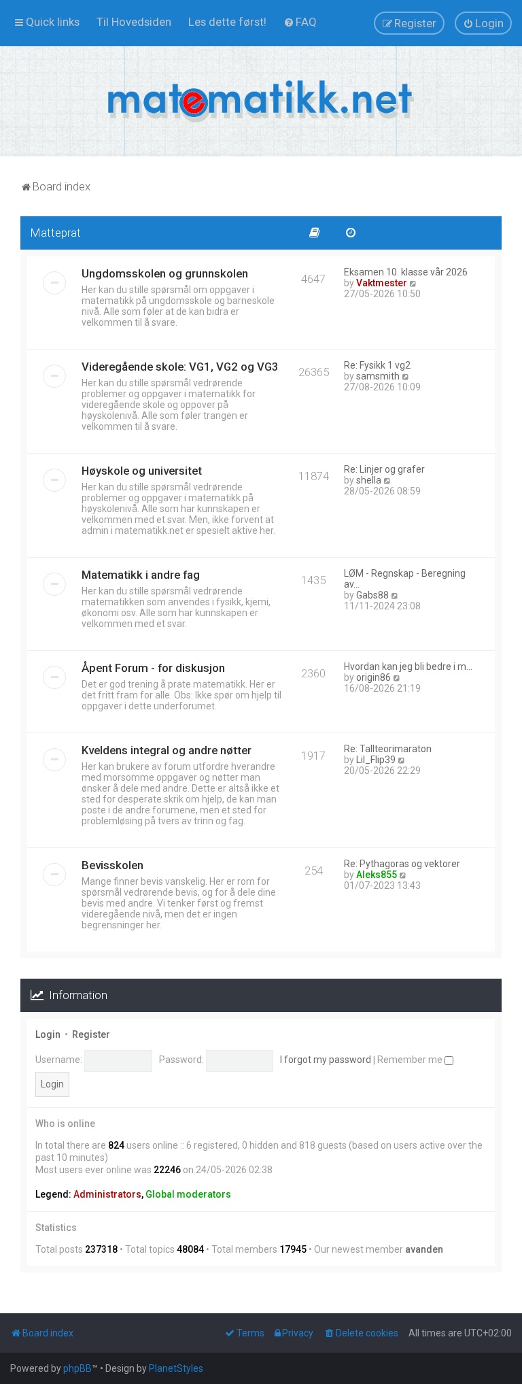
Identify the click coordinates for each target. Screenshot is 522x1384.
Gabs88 (372, 595)
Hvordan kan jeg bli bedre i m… (408, 666)
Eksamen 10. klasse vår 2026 (406, 272)
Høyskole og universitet (142, 470)
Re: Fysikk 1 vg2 (377, 365)
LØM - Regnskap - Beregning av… (405, 579)
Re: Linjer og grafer (384, 469)
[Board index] (261, 101)
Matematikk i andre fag (141, 574)
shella (368, 480)
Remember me (411, 1059)
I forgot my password (325, 1059)
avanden (424, 1249)
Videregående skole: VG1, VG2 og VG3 (180, 366)
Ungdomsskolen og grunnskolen (165, 273)
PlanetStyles (176, 1368)
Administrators (107, 1194)
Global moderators (188, 1194)
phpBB (77, 1368)
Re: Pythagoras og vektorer (402, 863)
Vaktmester (381, 282)
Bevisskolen (112, 865)
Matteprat (56, 232)
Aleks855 (376, 874)
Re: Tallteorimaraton (388, 748)
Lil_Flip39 (376, 759)
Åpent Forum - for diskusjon (153, 668)
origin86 (373, 677)
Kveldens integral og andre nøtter (166, 750)
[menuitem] (134, 22)
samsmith (378, 376)
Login (47, 1034)
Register (91, 1034)
